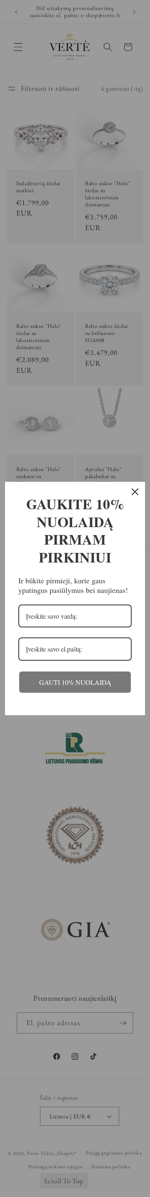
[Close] (135, 492)
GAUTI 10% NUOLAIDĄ (75, 682)
